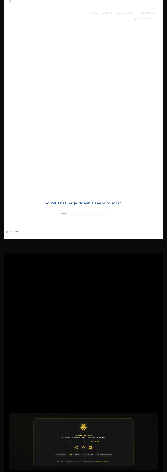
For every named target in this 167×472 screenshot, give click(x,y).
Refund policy (107, 461)
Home (93, 12)
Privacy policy (99, 461)
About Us (124, 12)
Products (146, 12)
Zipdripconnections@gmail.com (78, 442)
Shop (107, 12)
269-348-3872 (94, 442)
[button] (76, 447)
